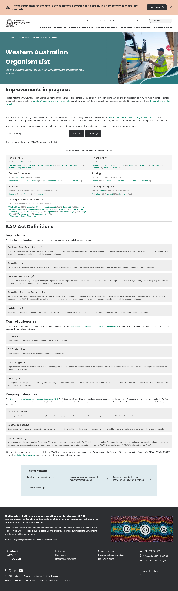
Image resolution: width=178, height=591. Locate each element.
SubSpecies (122, 181)
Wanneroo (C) (23, 214)
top (173, 587)
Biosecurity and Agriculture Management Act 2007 (131, 117)
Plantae (95, 165)
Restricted (123, 194)
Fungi (121, 165)
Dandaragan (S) (68, 211)
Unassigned (13, 181)
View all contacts (150, 571)
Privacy (18, 580)
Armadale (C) (41, 214)
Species (95, 181)
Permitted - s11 (14, 165)
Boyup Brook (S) (34, 211)
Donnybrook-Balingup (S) (41, 209)
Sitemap (8, 580)
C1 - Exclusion (32, 181)
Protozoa (96, 168)
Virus (131, 165)
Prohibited (96, 194)
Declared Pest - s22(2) (70, 165)
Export (91, 133)
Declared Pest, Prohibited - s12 (41, 165)
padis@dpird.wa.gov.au (24, 455)
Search (169, 21)
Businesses (60, 555)
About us (90, 21)
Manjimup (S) (50, 207)
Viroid (106, 168)
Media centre (128, 21)
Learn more (155, 7)
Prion (115, 168)
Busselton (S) (33, 207)
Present (27, 194)
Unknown (12, 194)
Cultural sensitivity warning (50, 580)
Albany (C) (66, 207)
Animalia (109, 165)
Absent (41, 194)
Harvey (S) (62, 209)
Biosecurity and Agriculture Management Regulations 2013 (94, 326)
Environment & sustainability (111, 555)
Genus (109, 181)
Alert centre (102, 21)
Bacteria (142, 165)
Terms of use (30, 580)
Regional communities (65, 559)
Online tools (141, 21)
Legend (18, 162)
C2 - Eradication (71, 181)
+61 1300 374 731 (152, 551)
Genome (144, 181)
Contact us (114, 21)
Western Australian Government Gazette (51, 101)
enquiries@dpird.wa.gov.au (156, 560)
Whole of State (14, 207)
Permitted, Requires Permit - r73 (21, 168)
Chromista (155, 165)
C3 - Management (52, 181)
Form (134, 181)
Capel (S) (51, 211)
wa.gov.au (69, 580)
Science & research (107, 551)
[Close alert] (170, 7)
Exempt (109, 194)
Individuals (60, 551)
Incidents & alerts (106, 559)
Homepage (10, 37)
